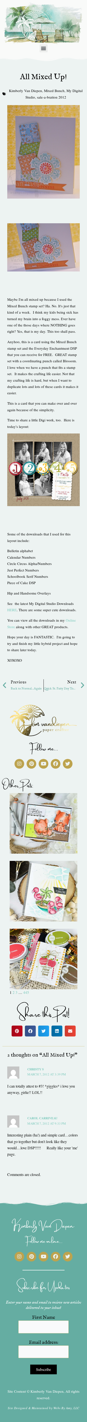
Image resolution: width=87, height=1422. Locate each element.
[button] (44, 48)
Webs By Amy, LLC (66, 1408)
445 (26, 992)
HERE (12, 609)
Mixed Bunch (54, 90)
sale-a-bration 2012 (51, 97)
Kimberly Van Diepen (25, 90)
